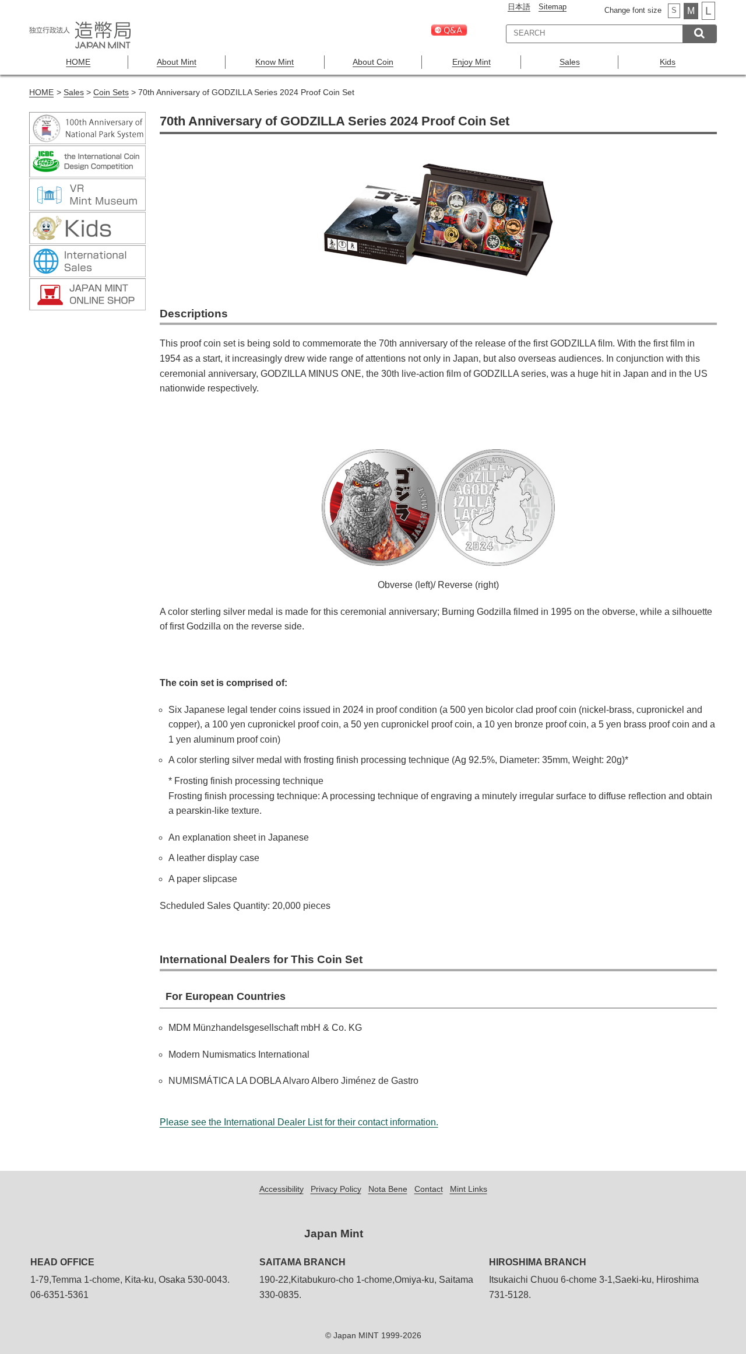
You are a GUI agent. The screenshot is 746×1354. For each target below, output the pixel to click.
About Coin (373, 62)
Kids (667, 62)
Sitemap (552, 6)
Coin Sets (111, 92)
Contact (428, 1189)
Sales (570, 62)
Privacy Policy (336, 1189)
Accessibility (281, 1189)
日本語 (519, 6)
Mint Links (468, 1189)
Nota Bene (387, 1189)
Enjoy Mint (471, 62)
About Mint (176, 62)
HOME (78, 62)
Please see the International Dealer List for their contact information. (299, 1122)
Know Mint (274, 62)
